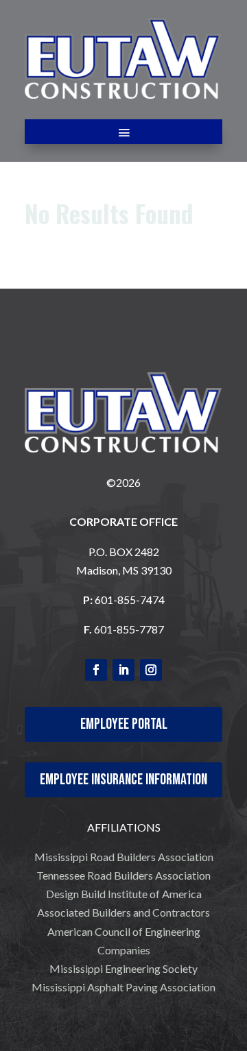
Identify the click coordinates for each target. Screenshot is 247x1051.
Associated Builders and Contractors (123, 912)
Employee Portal (123, 724)
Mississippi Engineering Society (123, 968)
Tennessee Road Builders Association (123, 875)
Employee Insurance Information (123, 780)
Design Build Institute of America (124, 893)
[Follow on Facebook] (96, 670)
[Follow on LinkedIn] (123, 670)
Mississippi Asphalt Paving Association (123, 986)
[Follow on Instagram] (151, 670)
